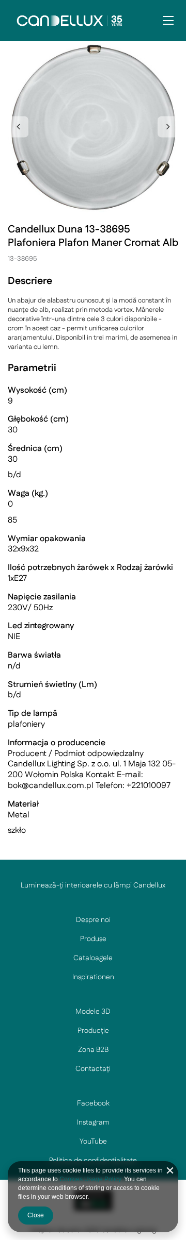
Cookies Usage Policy (90, 1179)
